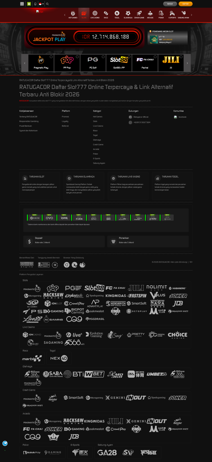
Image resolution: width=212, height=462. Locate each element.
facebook (182, 117)
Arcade (150, 18)
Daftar (186, 4)
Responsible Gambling (28, 121)
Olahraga (128, 18)
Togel (117, 18)
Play (60, 39)
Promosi (65, 116)
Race (106, 18)
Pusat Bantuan (25, 126)
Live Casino (94, 18)
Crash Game (139, 18)
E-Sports (172, 18)
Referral (65, 126)
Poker (161, 18)
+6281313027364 (142, 122)
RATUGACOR (24, 101)
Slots (84, 18)
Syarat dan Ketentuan (28, 130)
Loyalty (65, 121)
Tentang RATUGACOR (28, 116)
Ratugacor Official (141, 117)
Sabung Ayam (183, 18)
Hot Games (73, 18)
